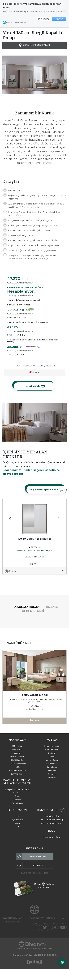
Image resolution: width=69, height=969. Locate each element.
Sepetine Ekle (32, 386)
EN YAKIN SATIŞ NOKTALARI (36, 45)
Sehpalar (52, 774)
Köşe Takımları (52, 749)
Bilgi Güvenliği (17, 760)
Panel (17, 796)
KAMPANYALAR (26, 606)
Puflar (52, 756)
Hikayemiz (17, 746)
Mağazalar (17, 749)
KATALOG (36, 373)
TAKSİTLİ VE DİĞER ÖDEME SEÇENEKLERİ (34, 366)
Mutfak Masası (51, 763)
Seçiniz (12, 571)
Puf (17, 827)
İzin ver (59, 18)
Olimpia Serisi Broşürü (51, 823)
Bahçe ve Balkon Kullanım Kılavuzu (17, 791)
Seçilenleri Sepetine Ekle (44, 489)
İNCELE (36, 564)
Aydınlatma (17, 819)
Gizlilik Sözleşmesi (17, 763)
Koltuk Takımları (52, 746)
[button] (59, 518)
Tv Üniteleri (52, 770)
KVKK (17, 767)
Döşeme (17, 799)
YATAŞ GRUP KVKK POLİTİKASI (42, 918)
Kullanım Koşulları (17, 770)
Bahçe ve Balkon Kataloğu (52, 819)
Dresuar (52, 777)
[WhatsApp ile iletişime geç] (62, 962)
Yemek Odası (52, 760)
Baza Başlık (17, 803)
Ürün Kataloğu (52, 816)
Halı (17, 816)
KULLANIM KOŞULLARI (12, 918)
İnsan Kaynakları (17, 756)
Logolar (17, 753)
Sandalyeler (52, 767)
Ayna (17, 823)
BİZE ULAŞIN (17, 774)
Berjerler (52, 753)
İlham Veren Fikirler (52, 837)
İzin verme (43, 18)
